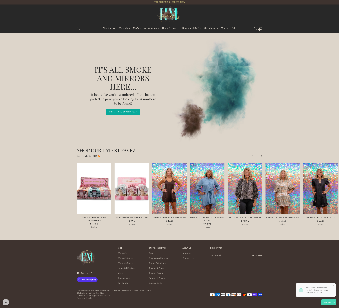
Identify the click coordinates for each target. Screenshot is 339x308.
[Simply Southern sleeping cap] (132, 188)
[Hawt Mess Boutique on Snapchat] (86, 274)
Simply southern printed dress (282, 218)
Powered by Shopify (84, 298)
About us (186, 253)
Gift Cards (123, 283)
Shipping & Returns (158, 258)
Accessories (124, 278)
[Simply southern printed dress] (283, 188)
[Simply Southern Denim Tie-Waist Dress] (207, 188)
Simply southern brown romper (169, 218)
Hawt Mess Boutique (98, 290)
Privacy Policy (156, 273)
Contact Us (188, 258)
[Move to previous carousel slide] (254, 156)
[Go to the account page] (255, 28)
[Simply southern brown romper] (169, 188)
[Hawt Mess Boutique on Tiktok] (91, 274)
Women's (122, 253)
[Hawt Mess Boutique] (169, 15)
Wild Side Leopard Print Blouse (245, 218)
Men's (120, 273)
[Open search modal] (78, 28)
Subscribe (257, 256)
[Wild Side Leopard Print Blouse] (245, 188)
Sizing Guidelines (157, 263)
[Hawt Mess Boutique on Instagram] (82, 274)
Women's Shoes (125, 263)
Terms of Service (157, 278)
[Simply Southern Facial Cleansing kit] (94, 188)
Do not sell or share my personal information (93, 295)
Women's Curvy (125, 258)
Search (152, 253)
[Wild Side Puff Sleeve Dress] (320, 188)
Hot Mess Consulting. (96, 293)
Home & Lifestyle (126, 268)
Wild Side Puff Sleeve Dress (320, 218)
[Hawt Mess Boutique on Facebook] (78, 274)
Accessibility (155, 283)
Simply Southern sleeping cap (132, 218)
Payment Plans (156, 268)
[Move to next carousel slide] (260, 156)
